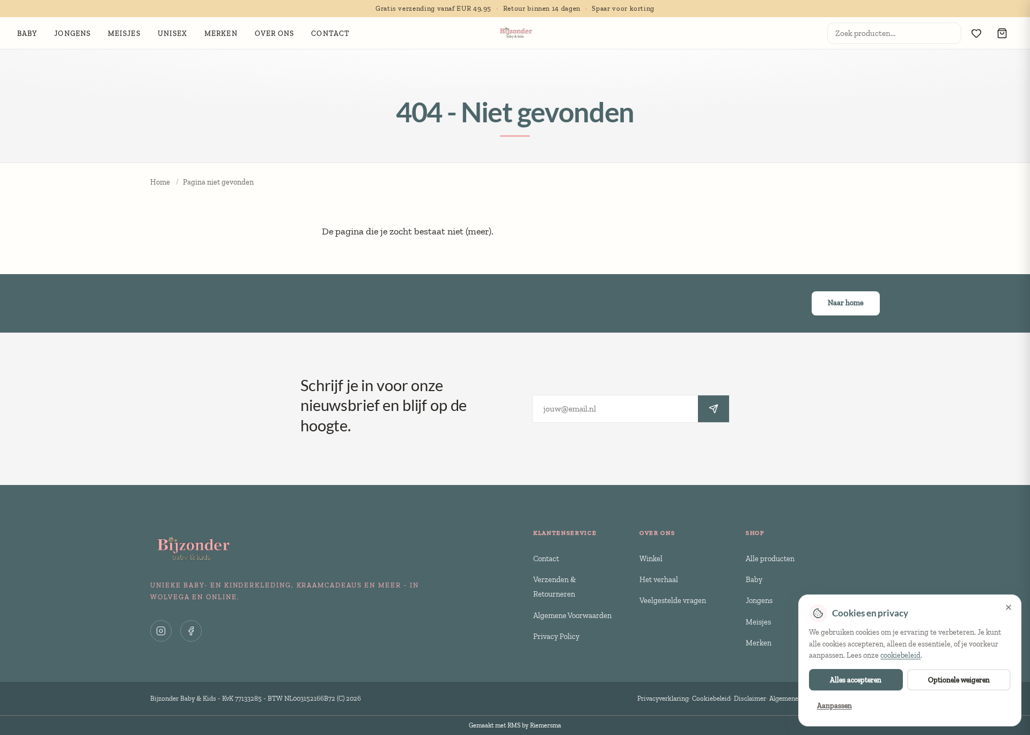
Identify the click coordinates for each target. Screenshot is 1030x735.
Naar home (846, 302)
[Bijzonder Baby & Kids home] (515, 33)
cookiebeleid (900, 655)
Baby (754, 579)
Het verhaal (658, 579)
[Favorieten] (976, 33)
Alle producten (770, 558)
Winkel (651, 558)
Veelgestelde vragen (672, 600)
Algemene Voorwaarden (572, 615)
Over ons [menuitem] (275, 33)
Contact (546, 558)
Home (160, 182)
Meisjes (758, 622)
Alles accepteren (855, 679)
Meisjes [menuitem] (124, 33)
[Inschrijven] (713, 408)
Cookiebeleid (711, 698)
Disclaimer (750, 698)
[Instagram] (161, 631)
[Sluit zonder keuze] (1008, 607)
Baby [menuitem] (27, 33)
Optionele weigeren (959, 679)
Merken (758, 643)
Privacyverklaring (663, 698)
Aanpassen (834, 705)
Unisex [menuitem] (173, 33)
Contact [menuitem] (330, 33)
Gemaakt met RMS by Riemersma (515, 725)
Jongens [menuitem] (72, 33)
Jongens (759, 600)
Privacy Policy (556, 636)
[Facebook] (191, 631)
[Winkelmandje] (1002, 33)
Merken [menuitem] (221, 33)
